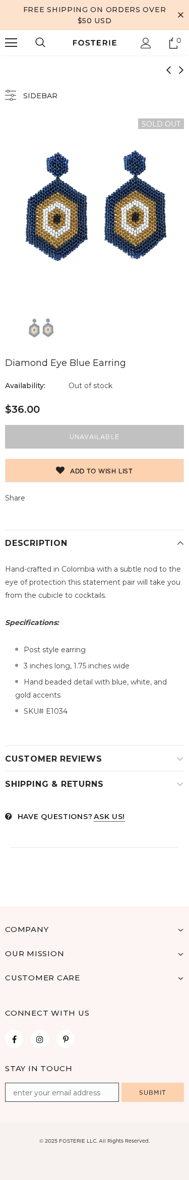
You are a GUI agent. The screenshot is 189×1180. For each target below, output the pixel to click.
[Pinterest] (65, 1039)
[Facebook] (14, 1039)
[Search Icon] (40, 43)
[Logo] (94, 42)
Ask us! (109, 816)
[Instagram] (40, 1039)
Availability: (25, 385)
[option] (94, 207)
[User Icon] (146, 43)
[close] (180, 15)
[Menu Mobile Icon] (11, 43)
